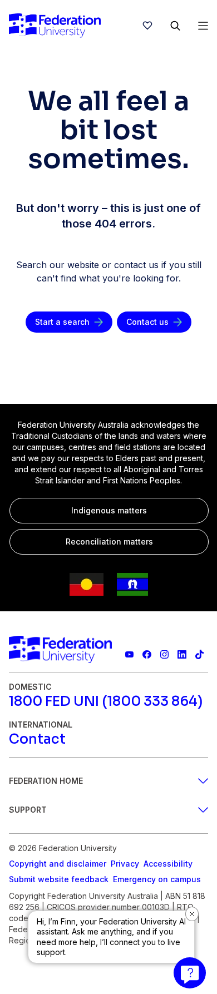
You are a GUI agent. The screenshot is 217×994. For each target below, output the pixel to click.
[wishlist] (147, 25)
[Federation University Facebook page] (146, 654)
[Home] (55, 25)
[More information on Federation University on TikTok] (199, 654)
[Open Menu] (203, 25)
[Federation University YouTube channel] (129, 654)
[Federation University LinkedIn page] (181, 654)
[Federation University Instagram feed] (164, 654)
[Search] (175, 25)
